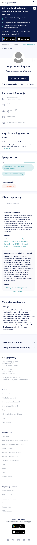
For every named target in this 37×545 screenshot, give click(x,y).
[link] (7, 48)
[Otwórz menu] (34, 3)
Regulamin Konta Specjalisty (11, 402)
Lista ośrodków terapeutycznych (13, 444)
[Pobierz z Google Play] (9, 39)
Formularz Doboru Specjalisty (11, 452)
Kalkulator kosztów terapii (10, 460)
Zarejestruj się (6, 507)
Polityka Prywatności (9, 398)
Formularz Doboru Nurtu (10, 456)
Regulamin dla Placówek (10, 406)
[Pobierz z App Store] (23, 39)
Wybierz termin (20, 78)
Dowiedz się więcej (29, 162)
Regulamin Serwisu (8, 394)
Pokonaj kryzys (7, 476)
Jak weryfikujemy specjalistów (12, 414)
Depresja (16, 290)
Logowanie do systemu (9, 499)
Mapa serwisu (6, 422)
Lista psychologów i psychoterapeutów (15, 440)
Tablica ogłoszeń (7, 511)
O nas (4, 410)
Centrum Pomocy (7, 448)
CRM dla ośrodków (8, 495)
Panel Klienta (6, 436)
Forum (4, 468)
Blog (3, 464)
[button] (35, 60)
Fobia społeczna (12, 239)
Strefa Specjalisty (7, 491)
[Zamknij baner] (34, 8)
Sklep (4, 472)
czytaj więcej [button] (6, 148)
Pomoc (4, 418)
